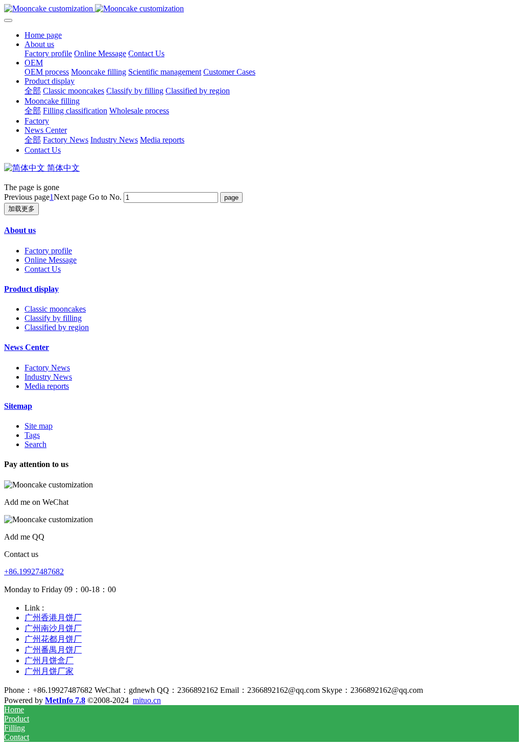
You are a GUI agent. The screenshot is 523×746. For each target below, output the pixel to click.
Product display (31, 289)
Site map (39, 426)
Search (35, 444)
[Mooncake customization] (261, 8)
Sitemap (18, 406)
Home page (43, 35)
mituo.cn (147, 700)
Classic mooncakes (55, 309)
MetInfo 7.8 (65, 700)
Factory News (47, 367)
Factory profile (48, 250)
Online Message (51, 259)
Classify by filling (53, 318)
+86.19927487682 (34, 571)
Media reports (47, 386)
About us (20, 230)
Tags (32, 435)
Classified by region (57, 327)
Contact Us (43, 269)
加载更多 (21, 209)
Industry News (48, 376)
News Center (26, 347)
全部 (33, 90)
